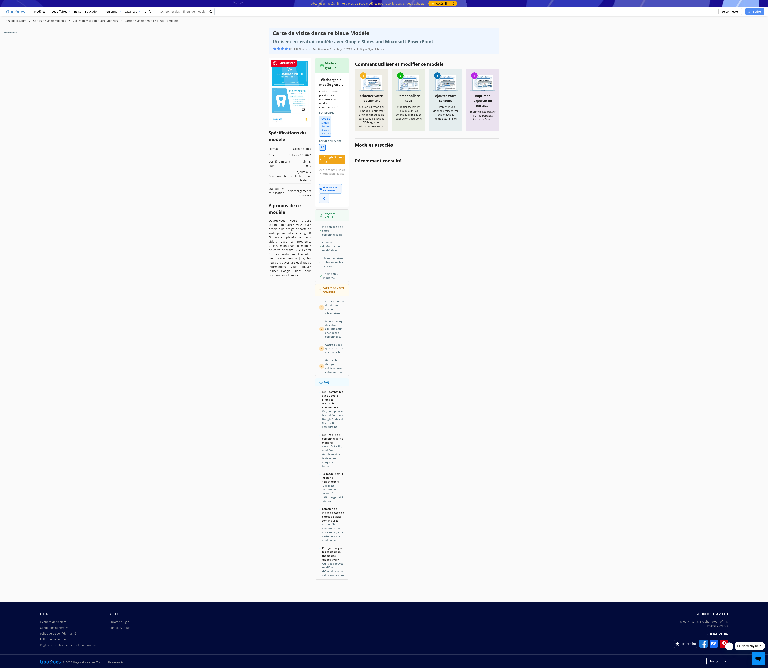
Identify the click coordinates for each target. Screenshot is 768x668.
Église (77, 11)
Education (91, 11)
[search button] (211, 11)
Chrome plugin (119, 622)
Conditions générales (54, 628)
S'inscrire (754, 11)
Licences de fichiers (53, 622)
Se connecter (730, 11)
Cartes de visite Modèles (50, 21)
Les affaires (59, 11)
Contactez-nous (119, 628)
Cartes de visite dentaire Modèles (96, 21)
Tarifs (147, 11)
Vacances (131, 11)
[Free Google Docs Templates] (16, 12)
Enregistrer (287, 63)
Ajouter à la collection (330, 188)
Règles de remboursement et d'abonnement (69, 645)
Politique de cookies (53, 639)
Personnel (111, 11)
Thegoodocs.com (15, 21)
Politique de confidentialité (58, 633)
